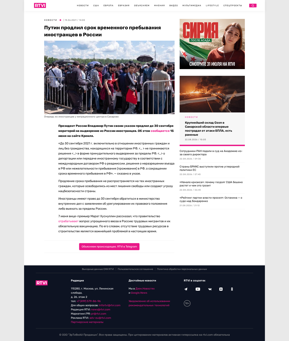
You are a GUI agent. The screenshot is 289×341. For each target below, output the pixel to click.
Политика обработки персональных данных (182, 269)
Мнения (159, 5)
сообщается (160, 131)
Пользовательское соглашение (135, 269)
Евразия (124, 5)
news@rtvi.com (100, 309)
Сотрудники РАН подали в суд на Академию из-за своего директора (211, 152)
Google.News (139, 292)
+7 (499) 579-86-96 (89, 301)
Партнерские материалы (87, 322)
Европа (109, 5)
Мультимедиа (191, 5)
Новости (83, 5)
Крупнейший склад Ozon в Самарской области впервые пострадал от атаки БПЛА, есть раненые (208, 129)
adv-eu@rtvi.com (100, 317)
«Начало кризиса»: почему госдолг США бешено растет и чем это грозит (211, 184)
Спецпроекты (232, 5)
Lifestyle (212, 5)
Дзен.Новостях (145, 288)
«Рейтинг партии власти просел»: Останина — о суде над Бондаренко (211, 199)
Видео (173, 5)
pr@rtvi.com (98, 313)
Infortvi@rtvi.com (109, 305)
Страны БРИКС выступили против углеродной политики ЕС (209, 168)
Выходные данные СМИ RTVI (98, 269)
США (96, 5)
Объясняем (142, 5)
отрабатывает (68, 221)
